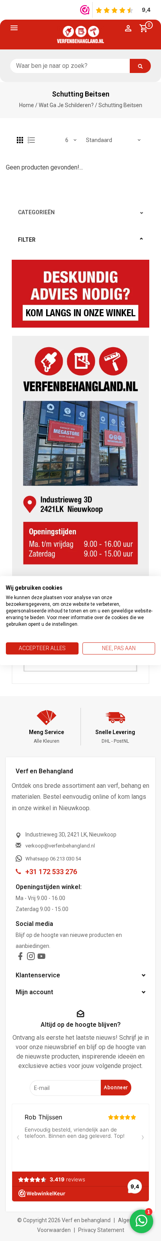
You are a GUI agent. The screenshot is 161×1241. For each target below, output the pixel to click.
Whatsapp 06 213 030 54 (53, 859)
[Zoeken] (140, 66)
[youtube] (41, 958)
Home (26, 105)
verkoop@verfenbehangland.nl (60, 846)
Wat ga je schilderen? (66, 105)
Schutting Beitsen (120, 105)
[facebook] (20, 958)
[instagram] (31, 958)
